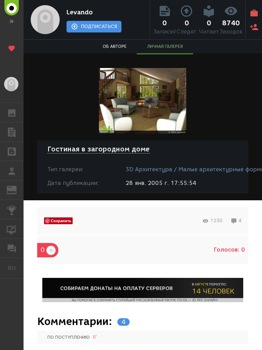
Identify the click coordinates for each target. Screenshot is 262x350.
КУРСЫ (12, 229)
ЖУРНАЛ (16, 189)
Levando (80, 12)
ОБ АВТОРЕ (115, 46)
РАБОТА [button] (12, 170)
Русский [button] (16, 268)
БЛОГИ (12, 151)
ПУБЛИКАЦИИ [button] (12, 132)
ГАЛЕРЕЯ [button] (12, 112)
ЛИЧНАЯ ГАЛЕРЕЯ (165, 46)
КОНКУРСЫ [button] (12, 209)
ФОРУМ (12, 248)
